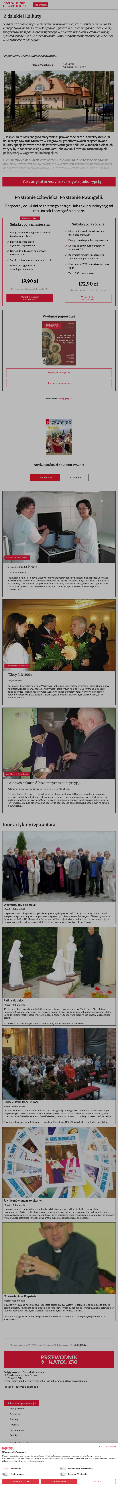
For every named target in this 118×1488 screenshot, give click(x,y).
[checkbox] (5, 1468)
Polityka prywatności (107, 1446)
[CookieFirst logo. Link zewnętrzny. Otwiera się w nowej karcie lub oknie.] (8, 1448)
